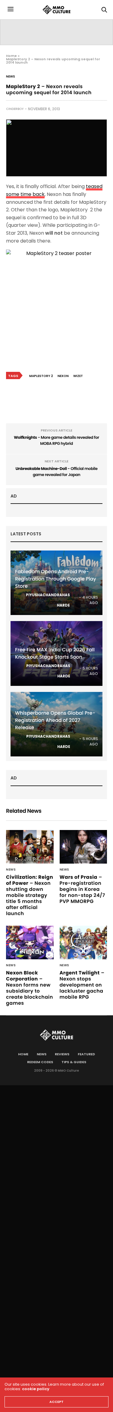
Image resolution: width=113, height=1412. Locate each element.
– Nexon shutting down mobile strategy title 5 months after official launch (29, 895)
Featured (86, 1054)
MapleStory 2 (41, 376)
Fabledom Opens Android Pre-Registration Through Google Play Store (55, 579)
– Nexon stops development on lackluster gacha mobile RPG (82, 984)
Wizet (78, 376)
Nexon (63, 376)
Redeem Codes (40, 1062)
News (10, 76)
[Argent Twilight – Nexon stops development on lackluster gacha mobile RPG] (83, 942)
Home (11, 55)
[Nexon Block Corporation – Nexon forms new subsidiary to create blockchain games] (30, 942)
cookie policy (35, 1389)
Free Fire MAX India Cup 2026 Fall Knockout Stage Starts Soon (55, 653)
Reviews (62, 1054)
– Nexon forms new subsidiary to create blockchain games (29, 988)
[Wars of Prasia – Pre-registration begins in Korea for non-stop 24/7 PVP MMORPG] (83, 847)
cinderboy (15, 109)
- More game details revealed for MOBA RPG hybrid (56, 440)
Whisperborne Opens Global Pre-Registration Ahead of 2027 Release (55, 720)
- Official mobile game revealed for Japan (56, 472)
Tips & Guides (73, 1062)
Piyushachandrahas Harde (48, 600)
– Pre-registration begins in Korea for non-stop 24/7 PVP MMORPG (82, 889)
